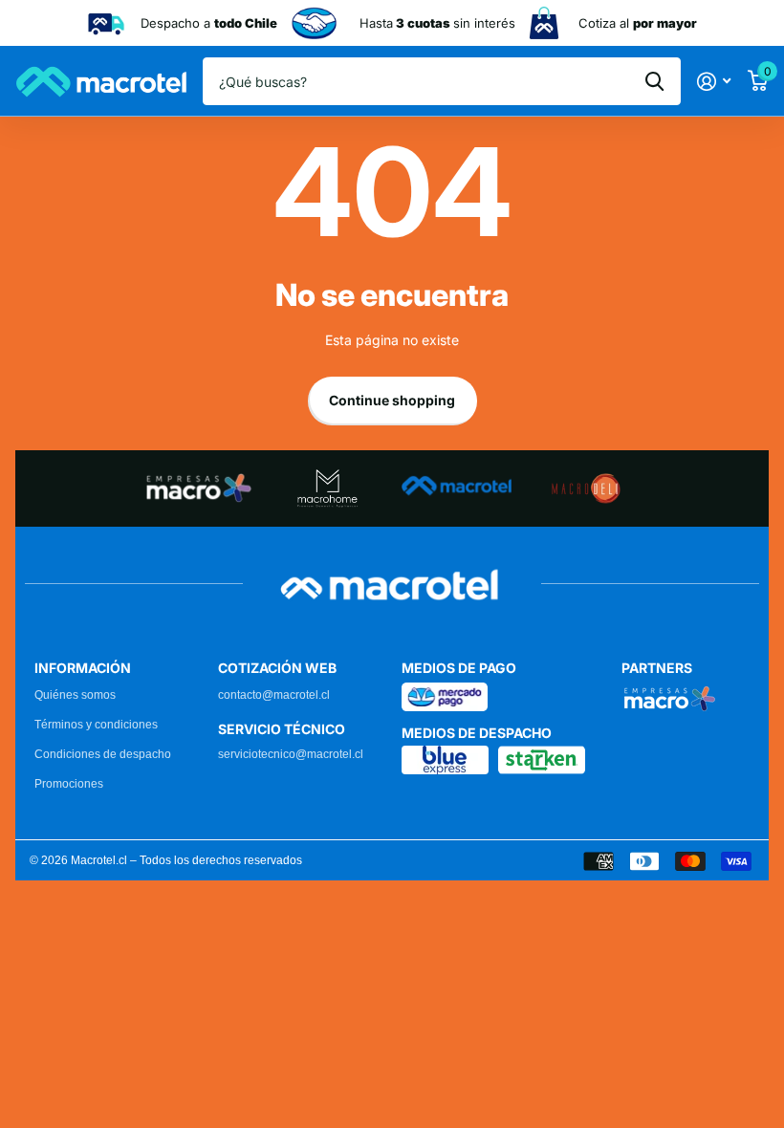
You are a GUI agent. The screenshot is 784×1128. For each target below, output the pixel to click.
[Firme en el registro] (713, 81)
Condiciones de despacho (102, 754)
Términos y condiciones (96, 724)
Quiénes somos (75, 695)
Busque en (654, 81)
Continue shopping (392, 400)
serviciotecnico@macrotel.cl (290, 754)
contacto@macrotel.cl (274, 695)
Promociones (68, 784)
